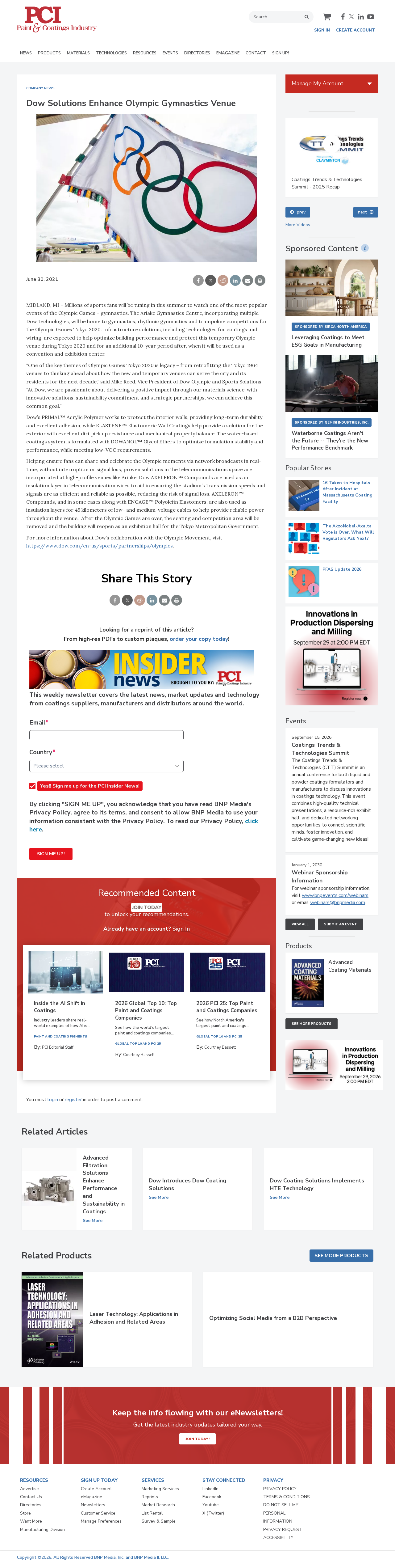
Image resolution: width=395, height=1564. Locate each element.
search (306, 16)
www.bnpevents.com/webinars (335, 895)
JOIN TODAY (146, 907)
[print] (260, 280)
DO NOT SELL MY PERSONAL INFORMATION (280, 1513)
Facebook (211, 1497)
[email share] (247, 280)
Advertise (29, 1489)
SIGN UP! (280, 53)
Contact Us (31, 1497)
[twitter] (351, 16)
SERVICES (153, 1480)
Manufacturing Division (42, 1529)
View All (300, 924)
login (53, 1099)
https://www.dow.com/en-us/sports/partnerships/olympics (99, 546)
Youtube (210, 1505)
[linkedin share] (235, 280)
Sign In (322, 30)
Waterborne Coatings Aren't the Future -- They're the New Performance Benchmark (330, 441)
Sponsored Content (321, 249)
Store (25, 1513)
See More (92, 1221)
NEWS (26, 53)
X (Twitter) (213, 1513)
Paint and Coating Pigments (60, 1036)
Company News (40, 88)
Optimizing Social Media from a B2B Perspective (273, 1318)
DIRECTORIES (197, 53)
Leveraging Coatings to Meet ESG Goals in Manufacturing (328, 341)
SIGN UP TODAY (99, 1480)
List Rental (152, 1513)
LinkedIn (210, 1489)
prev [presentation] (301, 212)
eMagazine (91, 1497)
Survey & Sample (159, 1521)
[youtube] (370, 16)
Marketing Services (160, 1489)
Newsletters (93, 1505)
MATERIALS (78, 53)
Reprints (150, 1497)
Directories (30, 1505)
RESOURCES (144, 53)
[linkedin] (361, 16)
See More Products (311, 1023)
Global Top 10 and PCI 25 (138, 1044)
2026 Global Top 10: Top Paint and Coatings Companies (146, 1011)
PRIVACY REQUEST (282, 1529)
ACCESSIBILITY (278, 1538)
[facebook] (343, 16)
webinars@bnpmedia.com (337, 902)
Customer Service (98, 1513)
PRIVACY (273, 1480)
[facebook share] (198, 280)
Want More (31, 1521)
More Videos (297, 225)
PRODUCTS (49, 53)
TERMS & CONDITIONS (286, 1497)
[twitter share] (210, 280)
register (73, 1099)
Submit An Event (340, 924)
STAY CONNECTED (223, 1480)
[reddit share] (223, 280)
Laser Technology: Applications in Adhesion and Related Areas (133, 1317)
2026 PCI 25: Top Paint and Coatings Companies (226, 1007)
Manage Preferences (101, 1521)
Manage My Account (317, 83)
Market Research (158, 1505)
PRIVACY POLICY (280, 1489)
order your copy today (199, 639)
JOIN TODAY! (197, 1438)
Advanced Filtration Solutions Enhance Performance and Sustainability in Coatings (104, 1184)
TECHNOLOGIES (111, 53)
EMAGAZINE (227, 53)
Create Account (355, 30)
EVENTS (170, 53)
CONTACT (256, 53)
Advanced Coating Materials (349, 966)
